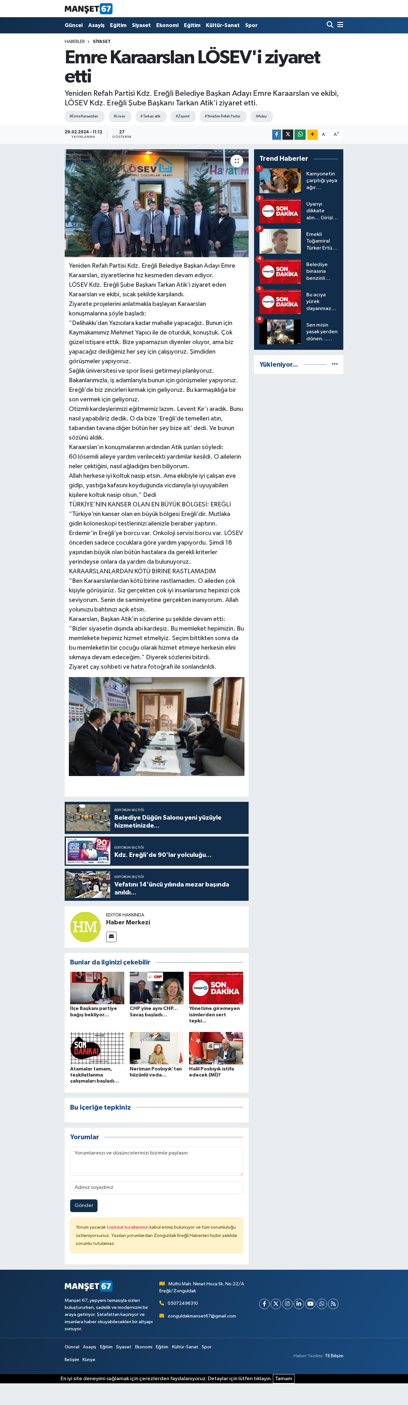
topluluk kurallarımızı (128, 1227)
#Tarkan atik (150, 116)
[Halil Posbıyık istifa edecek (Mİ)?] (216, 1048)
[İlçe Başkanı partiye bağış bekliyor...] (97, 988)
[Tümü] (335, 364)
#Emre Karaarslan (83, 116)
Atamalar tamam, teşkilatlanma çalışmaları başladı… (94, 1075)
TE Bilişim (334, 1355)
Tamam (283, 1378)
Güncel (74, 25)
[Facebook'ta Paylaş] (276, 135)
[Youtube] (310, 1304)
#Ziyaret (183, 116)
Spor (251, 25)
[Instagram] (287, 1304)
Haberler (75, 41)
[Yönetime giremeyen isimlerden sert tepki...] (216, 988)
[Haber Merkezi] (85, 926)
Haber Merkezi (128, 922)
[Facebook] (264, 1304)
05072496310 (183, 1303)
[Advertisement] (298, 474)
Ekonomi (167, 25)
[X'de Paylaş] (287, 135)
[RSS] (333, 1304)
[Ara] (331, 25)
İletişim (72, 1359)
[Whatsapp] (322, 1304)
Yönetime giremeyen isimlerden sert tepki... (214, 1014)
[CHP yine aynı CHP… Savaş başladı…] (157, 988)
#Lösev (119, 116)
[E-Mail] (111, 937)
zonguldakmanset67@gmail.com (202, 1316)
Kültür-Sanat (223, 25)
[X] (276, 1304)
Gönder (84, 1205)
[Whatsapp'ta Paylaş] (300, 135)
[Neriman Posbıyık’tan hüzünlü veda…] (157, 1048)
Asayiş (96, 25)
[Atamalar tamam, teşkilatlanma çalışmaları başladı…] (97, 1048)
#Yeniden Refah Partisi (222, 116)
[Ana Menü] (339, 25)
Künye (89, 1359)
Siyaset (141, 25)
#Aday (261, 116)
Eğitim (118, 25)
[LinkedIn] (299, 1304)
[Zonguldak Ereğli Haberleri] (89, 8)
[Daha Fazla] (312, 135)
